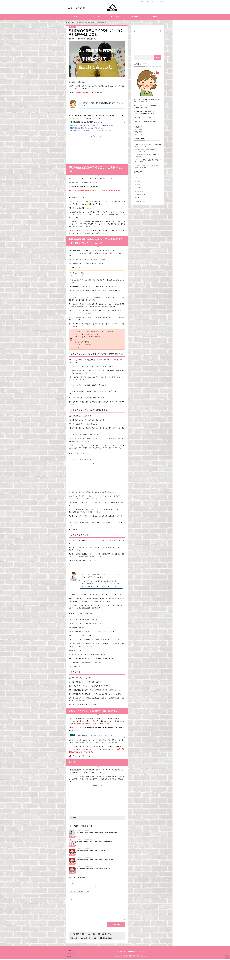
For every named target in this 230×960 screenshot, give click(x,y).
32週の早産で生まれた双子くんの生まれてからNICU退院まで (91, 130)
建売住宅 (137, 198)
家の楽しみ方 (139, 191)
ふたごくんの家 (130, 956)
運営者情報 (154, 17)
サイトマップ (160, 2)
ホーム (144, 2)
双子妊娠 (75, 22)
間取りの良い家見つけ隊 (142, 201)
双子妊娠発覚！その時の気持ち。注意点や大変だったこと (93, 869)
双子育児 (137, 188)
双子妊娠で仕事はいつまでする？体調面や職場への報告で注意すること (97, 833)
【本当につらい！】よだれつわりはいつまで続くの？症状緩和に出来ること (91, 938)
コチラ (153, 118)
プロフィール (95, 17)
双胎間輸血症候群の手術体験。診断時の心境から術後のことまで (92, 125)
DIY (136, 178)
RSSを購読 (151, 2)
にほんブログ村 (138, 129)
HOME (68, 22)
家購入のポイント (140, 194)
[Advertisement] (97, 150)
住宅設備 (137, 181)
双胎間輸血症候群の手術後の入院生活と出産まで (87, 128)
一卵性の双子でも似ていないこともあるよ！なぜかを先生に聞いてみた (91, 934)
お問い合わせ (135, 17)
